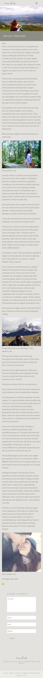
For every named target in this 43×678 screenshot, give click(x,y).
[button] (36, 3)
